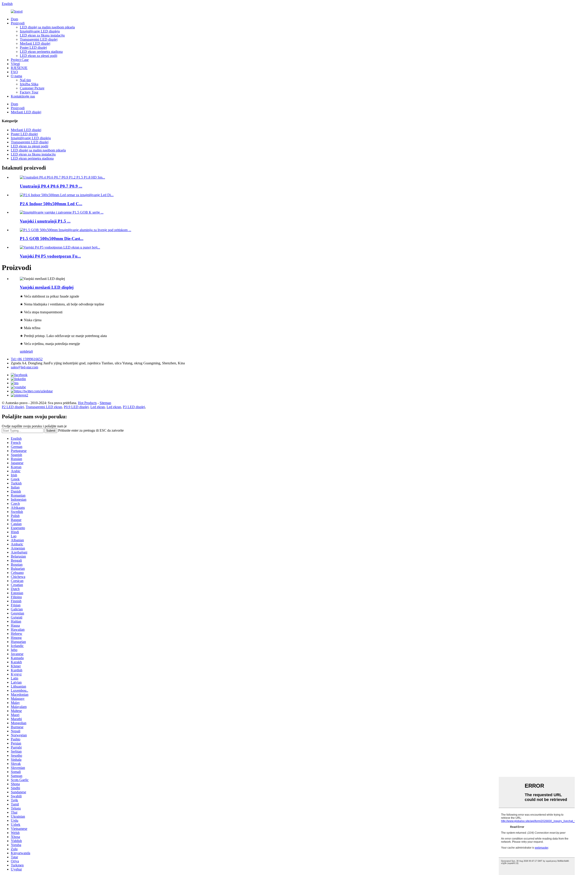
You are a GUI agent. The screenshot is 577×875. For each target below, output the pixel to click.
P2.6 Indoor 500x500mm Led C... (51, 203)
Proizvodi (18, 23)
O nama (16, 76)
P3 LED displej (134, 407)
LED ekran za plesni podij (38, 56)
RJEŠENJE (19, 68)
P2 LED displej (13, 407)
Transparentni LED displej (38, 39)
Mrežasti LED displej (35, 43)
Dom (14, 19)
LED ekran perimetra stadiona (41, 52)
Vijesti (15, 64)
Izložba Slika (29, 84)
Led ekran (97, 407)
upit (22, 351)
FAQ (14, 72)
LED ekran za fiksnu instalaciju (42, 35)
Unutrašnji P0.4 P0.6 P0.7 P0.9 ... (51, 186)
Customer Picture (32, 88)
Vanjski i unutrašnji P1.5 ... (45, 221)
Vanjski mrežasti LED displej (46, 287)
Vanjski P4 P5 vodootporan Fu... (50, 256)
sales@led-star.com (24, 367)
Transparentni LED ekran (44, 407)
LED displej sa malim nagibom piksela (47, 27)
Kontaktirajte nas (23, 96)
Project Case (20, 60)
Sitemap (105, 403)
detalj (29, 351)
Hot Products (87, 403)
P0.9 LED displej (76, 407)
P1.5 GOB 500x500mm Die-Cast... (51, 238)
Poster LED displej (33, 47)
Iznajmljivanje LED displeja (40, 31)
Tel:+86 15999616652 (27, 359)
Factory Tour (29, 92)
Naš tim (25, 80)
